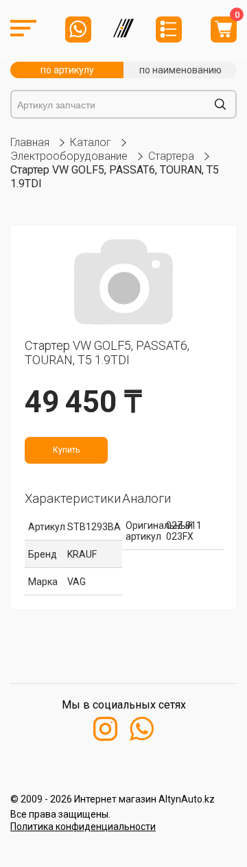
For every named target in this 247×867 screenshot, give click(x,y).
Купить (66, 450)
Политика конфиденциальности (83, 826)
